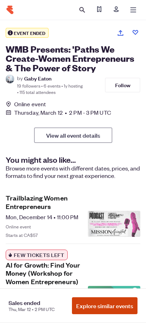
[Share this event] (120, 33)
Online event (30, 104)
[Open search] (82, 10)
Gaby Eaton (37, 78)
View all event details (73, 135)
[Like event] (135, 32)
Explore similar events (104, 306)
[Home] (10, 10)
